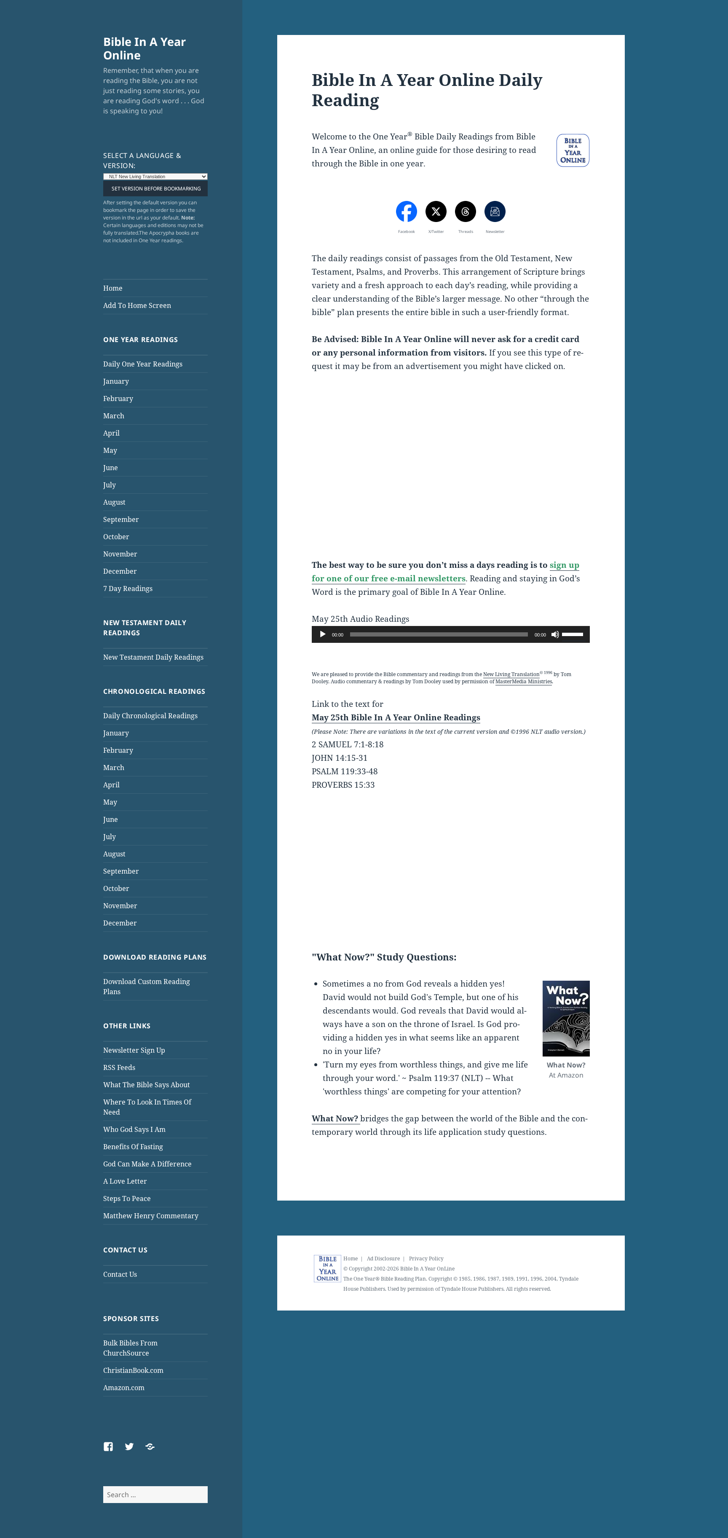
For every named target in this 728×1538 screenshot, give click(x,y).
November (120, 554)
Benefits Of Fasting (133, 1146)
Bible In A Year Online (144, 48)
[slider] (574, 633)
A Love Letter (125, 1181)
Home (113, 288)
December (120, 571)
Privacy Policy (426, 1258)
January (116, 381)
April (111, 433)
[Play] (322, 634)
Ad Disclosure (383, 1258)
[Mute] (555, 634)
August (114, 502)
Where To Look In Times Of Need (147, 1107)
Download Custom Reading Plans (146, 986)
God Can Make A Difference (147, 1164)
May (110, 450)
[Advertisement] (451, 473)
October (116, 536)
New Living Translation (511, 674)
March (113, 415)
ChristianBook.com (133, 1370)
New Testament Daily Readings (153, 657)
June (110, 467)
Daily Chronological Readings (150, 715)
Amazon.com (124, 1387)
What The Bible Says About (146, 1084)
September (121, 519)
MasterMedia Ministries (523, 681)
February (118, 398)
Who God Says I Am (134, 1129)
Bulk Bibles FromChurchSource (130, 1348)
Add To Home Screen (137, 305)
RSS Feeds (119, 1067)
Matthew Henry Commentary (150, 1215)
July (109, 484)
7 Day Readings (128, 588)
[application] (451, 634)
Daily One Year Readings (142, 364)
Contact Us (120, 1274)
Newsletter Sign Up (134, 1050)
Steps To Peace (127, 1198)
